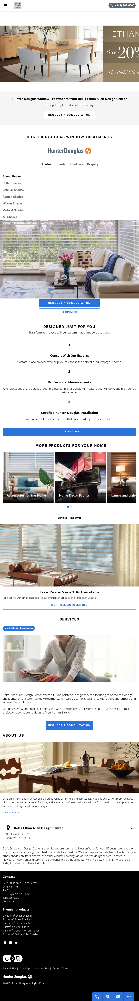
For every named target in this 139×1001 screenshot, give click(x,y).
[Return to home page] (21, 5)
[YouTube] (16, 942)
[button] (5, 5)
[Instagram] (10, 942)
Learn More (69, 312)
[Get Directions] (108, 996)
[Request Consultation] (118, 996)
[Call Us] (97, 996)
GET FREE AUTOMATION (69, 605)
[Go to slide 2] (71, 506)
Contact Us (70, 432)
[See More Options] (129, 996)
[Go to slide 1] (68, 507)
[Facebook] (5, 942)
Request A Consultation (69, 303)
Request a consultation (69, 725)
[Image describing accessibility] (13, 958)
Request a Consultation (69, 115)
